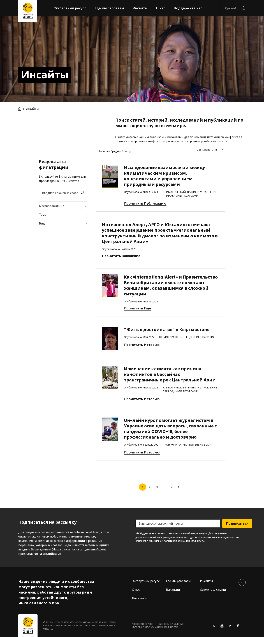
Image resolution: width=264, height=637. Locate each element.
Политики (139, 598)
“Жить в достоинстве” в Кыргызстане (167, 329)
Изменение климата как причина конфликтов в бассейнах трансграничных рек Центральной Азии (170, 374)
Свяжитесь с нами (213, 590)
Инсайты (140, 8)
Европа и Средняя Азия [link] (113, 151)
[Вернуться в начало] (242, 582)
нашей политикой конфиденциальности (179, 541)
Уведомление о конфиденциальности (155, 627)
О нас (160, 8)
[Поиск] (244, 8)
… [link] (164, 487)
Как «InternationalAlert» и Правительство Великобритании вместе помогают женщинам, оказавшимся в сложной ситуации (171, 285)
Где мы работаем (109, 8)
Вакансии (173, 590)
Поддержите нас (188, 8)
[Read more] (63, 205)
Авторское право (142, 624)
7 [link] (171, 487)
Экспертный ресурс (70, 8)
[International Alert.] (19, 109)
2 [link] (149, 487)
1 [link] (142, 487)
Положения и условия (170, 624)
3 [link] (157, 487)
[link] (178, 487)
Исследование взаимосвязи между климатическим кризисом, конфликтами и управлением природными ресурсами (164, 176)
